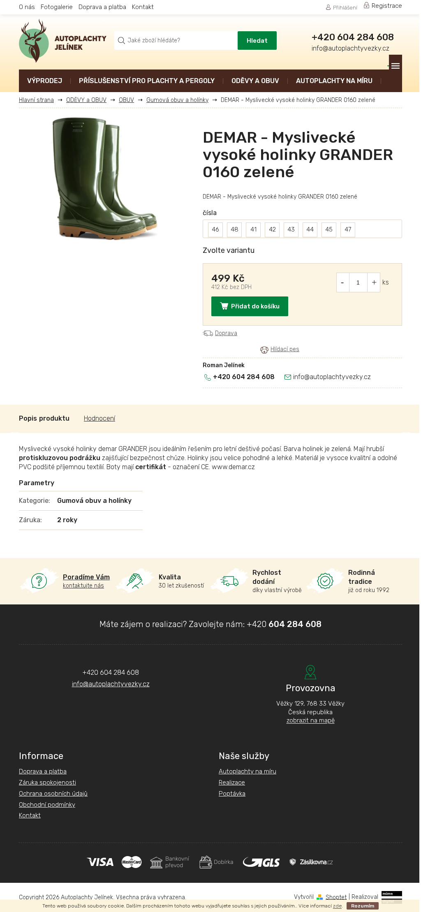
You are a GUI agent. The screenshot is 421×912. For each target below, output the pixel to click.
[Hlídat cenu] (279, 349)
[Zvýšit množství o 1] (374, 282)
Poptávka (232, 793)
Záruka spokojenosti (47, 782)
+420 (284, 624)
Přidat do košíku (255, 306)
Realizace (232, 782)
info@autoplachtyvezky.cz (332, 377)
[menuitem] (44, 81)
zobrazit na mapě (311, 720)
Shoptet (336, 896)
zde (337, 906)
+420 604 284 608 (244, 377)
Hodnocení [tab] (99, 418)
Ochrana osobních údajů (53, 793)
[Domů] (39, 100)
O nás (27, 7)
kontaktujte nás (86, 581)
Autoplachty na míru (247, 771)
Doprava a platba (102, 7)
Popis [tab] (28, 418)
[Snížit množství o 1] (342, 282)
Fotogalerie (57, 7)
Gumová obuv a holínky (94, 501)
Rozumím (362, 906)
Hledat (257, 40)
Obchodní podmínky (47, 804)
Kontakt (143, 7)
